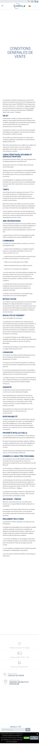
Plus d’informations (34, 737)
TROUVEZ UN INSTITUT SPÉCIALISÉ (19, 683)
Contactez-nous (16, 675)
